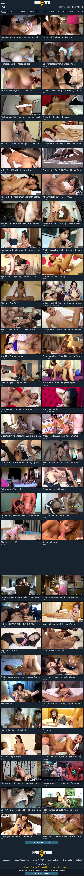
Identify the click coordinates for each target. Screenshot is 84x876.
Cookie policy (52, 860)
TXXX (2, 39)
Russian (51, 11)
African (42, 11)
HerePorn (42, 3)
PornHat (3, 66)
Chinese (21, 11)
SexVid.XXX (46, 358)
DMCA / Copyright (22, 860)
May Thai (52, 411)
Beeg (44, 599)
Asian (12, 11)
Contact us (7, 860)
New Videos (77, 7)
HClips (45, 93)
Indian (61, 11)
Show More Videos (42, 842)
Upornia (45, 66)
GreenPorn (4, 465)
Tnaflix (45, 199)
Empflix (3, 706)
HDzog (3, 225)
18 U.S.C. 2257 (38, 860)
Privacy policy (67, 860)
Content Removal (42, 864)
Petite (70, 11)
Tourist (32, 11)
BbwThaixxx (55, 305)
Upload (79, 860)
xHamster (46, 146)
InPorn (45, 626)
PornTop (45, 759)
